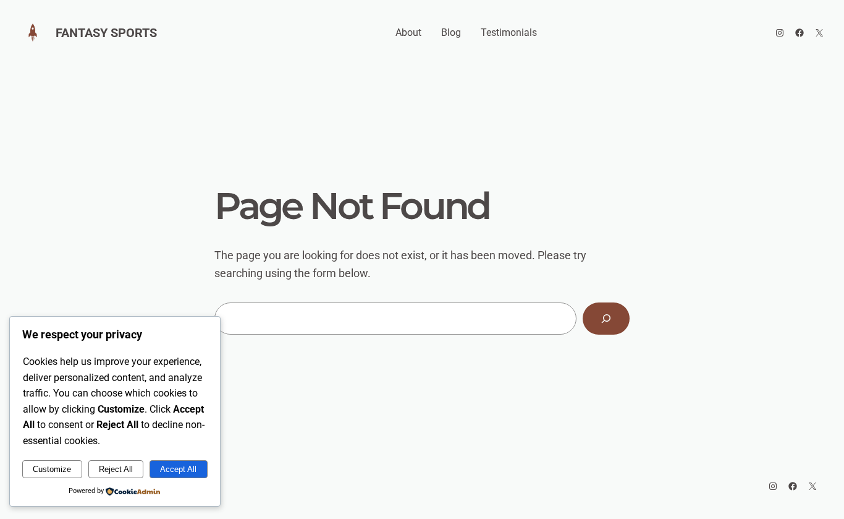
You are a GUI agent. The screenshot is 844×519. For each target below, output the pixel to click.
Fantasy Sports (106, 32)
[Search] (606, 318)
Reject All (116, 469)
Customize (52, 469)
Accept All (178, 469)
